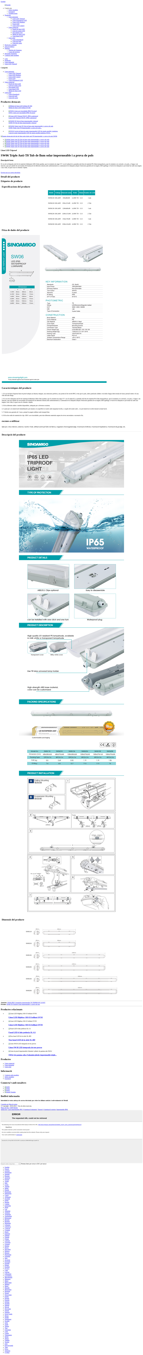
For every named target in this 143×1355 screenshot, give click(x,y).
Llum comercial (13, 27)
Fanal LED (15, 24)
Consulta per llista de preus (9, 1104)
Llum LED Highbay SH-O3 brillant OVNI (26, 1017)
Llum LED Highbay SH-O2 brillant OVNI (26, 1025)
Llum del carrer (17, 43)
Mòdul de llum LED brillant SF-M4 (20, 108)
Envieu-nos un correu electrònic (10, 172)
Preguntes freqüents (11, 53)
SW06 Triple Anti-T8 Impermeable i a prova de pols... (25, 128)
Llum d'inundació (17, 39)
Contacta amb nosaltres (12, 55)
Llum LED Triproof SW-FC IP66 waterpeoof (22, 118)
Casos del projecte (14, 52)
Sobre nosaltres (13, 10)
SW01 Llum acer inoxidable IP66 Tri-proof (22, 113)
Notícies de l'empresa (15, 50)
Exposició (12, 12)
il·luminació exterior (49, 1109)
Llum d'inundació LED (19, 20)
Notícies (7, 48)
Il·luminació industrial (30, 1109)
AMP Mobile (14, 1108)
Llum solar (12, 38)
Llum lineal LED (17, 36)
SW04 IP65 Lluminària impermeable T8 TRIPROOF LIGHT (26, 1002)
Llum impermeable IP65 (15, 1109)
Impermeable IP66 (62, 1109)
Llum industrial (13, 17)
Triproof (40, 1109)
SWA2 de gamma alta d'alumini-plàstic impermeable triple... (33, 1055)
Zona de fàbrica (9, 46)
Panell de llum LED (18, 29)
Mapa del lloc (5, 1108)
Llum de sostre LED (18, 31)
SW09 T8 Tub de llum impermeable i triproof (22, 123)
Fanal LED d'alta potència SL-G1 (22, 1032)
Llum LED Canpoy (18, 26)
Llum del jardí (16, 41)
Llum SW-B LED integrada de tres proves (25, 1047)
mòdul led (4, 1109)
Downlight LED (17, 32)
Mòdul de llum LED (18, 34)
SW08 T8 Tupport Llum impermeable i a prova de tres (23, 1004)
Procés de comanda (11, 45)
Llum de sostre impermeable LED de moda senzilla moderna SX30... (30, 133)
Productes (8, 15)
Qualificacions (13, 13)
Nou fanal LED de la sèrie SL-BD (22, 1040)
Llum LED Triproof (18, 19)
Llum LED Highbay (18, 22)
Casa (6, 59)
